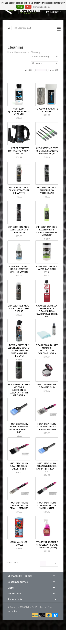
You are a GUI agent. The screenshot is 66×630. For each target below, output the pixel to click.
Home (10, 52)
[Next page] (55, 563)
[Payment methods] (35, 615)
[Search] (8, 27)
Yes (20, 7)
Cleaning (35, 52)
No (28, 7)
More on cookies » (41, 7)
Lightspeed (15, 611)
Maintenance (22, 52)
